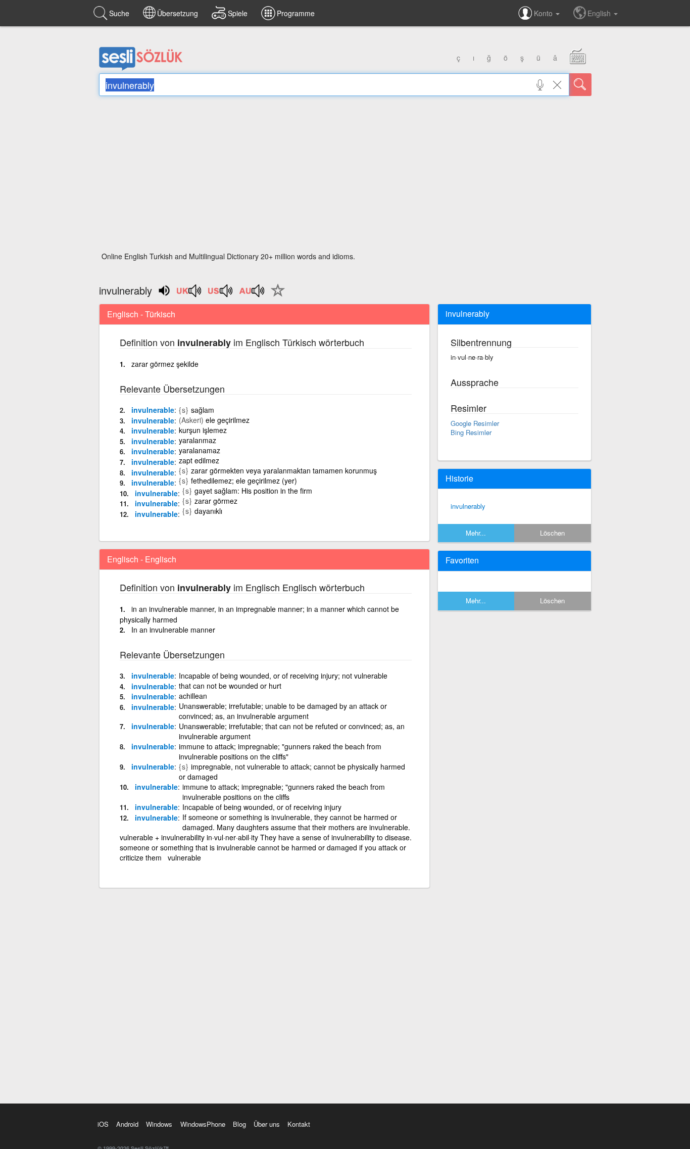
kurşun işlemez (203, 430)
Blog (239, 1124)
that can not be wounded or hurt (230, 686)
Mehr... (476, 533)
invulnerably (468, 506)
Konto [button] (544, 13)
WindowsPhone (202, 1124)
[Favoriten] (275, 296)
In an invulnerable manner (173, 630)
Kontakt (298, 1124)
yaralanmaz (197, 440)
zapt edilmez (199, 460)
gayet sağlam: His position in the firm (253, 491)
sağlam (202, 410)
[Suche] (580, 84)
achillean (193, 696)
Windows (159, 1124)
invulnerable (152, 410)
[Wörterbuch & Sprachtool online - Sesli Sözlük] (141, 68)
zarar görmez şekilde (165, 364)
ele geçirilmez (228, 420)
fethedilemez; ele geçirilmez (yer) (244, 480)
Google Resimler (475, 423)
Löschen (552, 533)
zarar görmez (215, 501)
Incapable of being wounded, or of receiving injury (261, 807)
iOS (103, 1124)
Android (127, 1124)
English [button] (600, 13)
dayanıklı (208, 511)
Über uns (267, 1124)
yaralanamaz (199, 450)
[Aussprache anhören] (189, 294)
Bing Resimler (471, 432)
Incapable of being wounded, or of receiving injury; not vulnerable (283, 676)
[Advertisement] (345, 177)
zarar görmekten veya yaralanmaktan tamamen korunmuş (284, 470)
